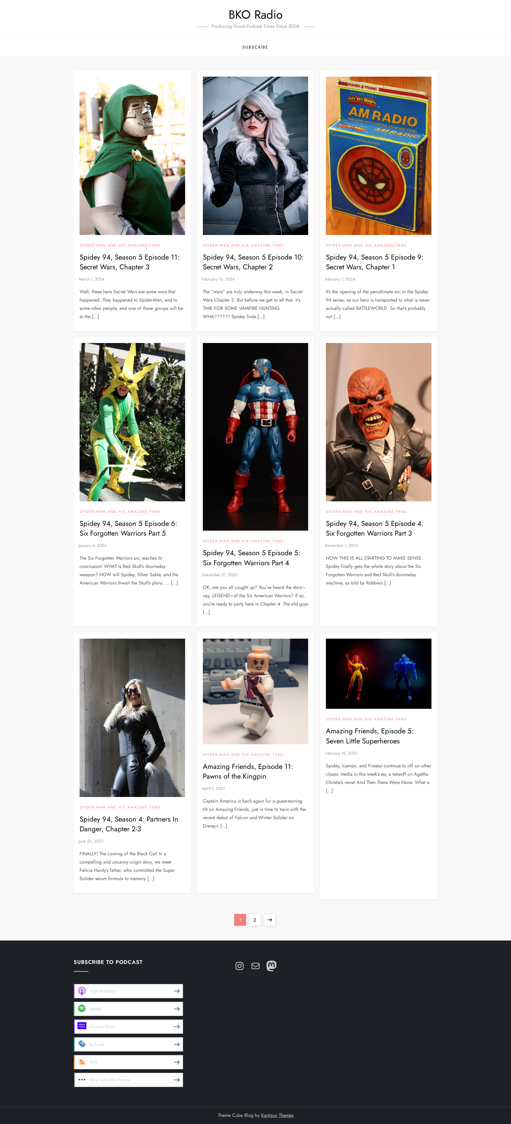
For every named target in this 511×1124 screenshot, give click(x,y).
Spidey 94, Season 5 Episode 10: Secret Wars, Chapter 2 (253, 262)
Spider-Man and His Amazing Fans (120, 245)
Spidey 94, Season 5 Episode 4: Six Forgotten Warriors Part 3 (374, 528)
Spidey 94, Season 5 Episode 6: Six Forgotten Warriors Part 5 (128, 528)
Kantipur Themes (277, 1115)
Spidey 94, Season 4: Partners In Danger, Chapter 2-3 (129, 824)
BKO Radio (256, 14)
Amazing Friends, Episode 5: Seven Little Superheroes (370, 736)
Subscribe (255, 47)
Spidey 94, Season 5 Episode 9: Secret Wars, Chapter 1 (374, 262)
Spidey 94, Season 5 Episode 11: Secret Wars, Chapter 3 (130, 262)
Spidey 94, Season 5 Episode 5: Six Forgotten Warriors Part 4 (251, 557)
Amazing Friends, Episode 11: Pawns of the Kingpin (248, 771)
